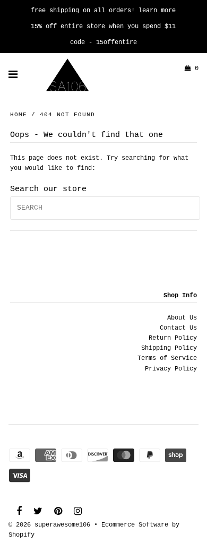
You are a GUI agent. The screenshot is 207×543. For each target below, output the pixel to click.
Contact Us (178, 328)
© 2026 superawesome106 (49, 525)
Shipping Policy (169, 348)
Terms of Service (167, 358)
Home (18, 114)
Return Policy (173, 338)
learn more (157, 10)
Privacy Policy (171, 369)
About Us (182, 318)
